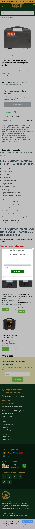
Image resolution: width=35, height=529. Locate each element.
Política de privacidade (17, 527)
